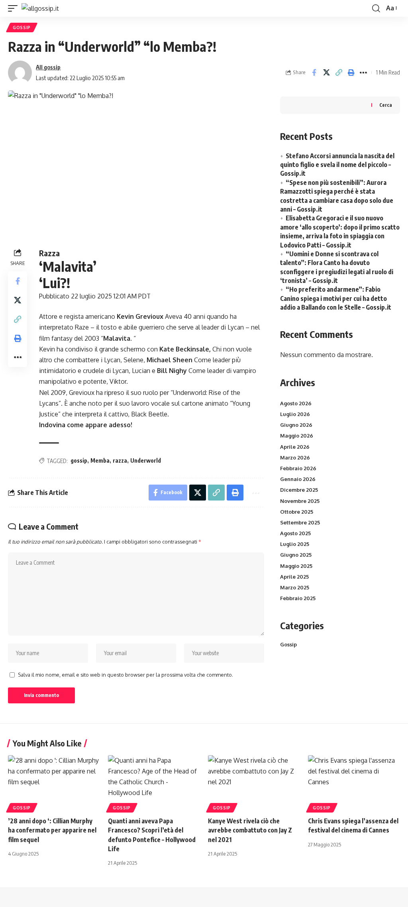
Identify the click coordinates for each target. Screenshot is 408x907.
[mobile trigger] (15, 8)
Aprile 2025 (294, 576)
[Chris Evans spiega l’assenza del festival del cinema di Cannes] (354, 783)
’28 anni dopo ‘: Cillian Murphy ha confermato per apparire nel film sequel (52, 830)
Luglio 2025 (294, 544)
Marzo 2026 (295, 457)
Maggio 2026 (296, 435)
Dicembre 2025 (299, 490)
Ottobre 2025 (296, 511)
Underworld (145, 460)
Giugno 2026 (296, 425)
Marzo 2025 (294, 587)
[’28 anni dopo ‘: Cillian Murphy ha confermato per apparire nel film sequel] (54, 783)
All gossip (48, 67)
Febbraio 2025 (298, 598)
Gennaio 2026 (298, 479)
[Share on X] (326, 72)
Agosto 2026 (296, 403)
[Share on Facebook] (314, 72)
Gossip (22, 27)
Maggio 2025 (296, 566)
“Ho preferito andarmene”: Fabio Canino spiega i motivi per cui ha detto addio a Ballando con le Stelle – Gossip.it (335, 298)
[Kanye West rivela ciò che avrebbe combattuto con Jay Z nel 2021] (254, 783)
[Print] (351, 72)
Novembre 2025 (300, 501)
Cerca (385, 105)
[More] (363, 72)
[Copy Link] (338, 72)
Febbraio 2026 (298, 468)
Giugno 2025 (296, 555)
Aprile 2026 (295, 447)
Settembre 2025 (300, 522)
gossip (79, 460)
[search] (376, 8)
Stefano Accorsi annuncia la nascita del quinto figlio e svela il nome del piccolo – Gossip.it (337, 165)
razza (120, 460)
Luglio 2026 (295, 414)
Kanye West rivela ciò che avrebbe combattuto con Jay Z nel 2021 (250, 830)
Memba (100, 460)
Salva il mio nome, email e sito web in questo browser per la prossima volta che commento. (125, 674)
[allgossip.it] (40, 8)
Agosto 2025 (295, 533)
